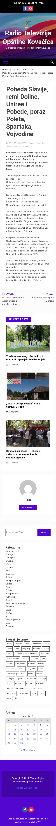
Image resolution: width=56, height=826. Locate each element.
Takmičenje (23, 693)
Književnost (20, 664)
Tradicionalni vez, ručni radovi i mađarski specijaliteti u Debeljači (25, 358)
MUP (23, 674)
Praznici (29, 684)
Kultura (8, 577)
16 (21, 734)
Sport (44, 143)
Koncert (31, 664)
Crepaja (9, 554)
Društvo (9, 561)
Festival (36, 649)
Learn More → (28, 507)
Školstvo (9, 606)
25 (34, 738)
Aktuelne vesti (35, 143)
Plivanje (42, 679)
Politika (8, 590)
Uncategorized (12, 619)
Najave (39, 674)
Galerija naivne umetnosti (26, 654)
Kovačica (9, 574)
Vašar (9, 698)
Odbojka (10, 679)
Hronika (9, 567)
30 (21, 743)
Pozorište (19, 684)
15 (15, 734)
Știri (7, 616)
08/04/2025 (21, 143)
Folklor (46, 649)
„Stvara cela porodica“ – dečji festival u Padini (23, 405)
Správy (8, 613)
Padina (8, 587)
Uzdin (8, 623)
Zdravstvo (10, 626)
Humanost (44, 654)
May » (32, 750)
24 (28, 738)
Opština (20, 679)
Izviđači (35, 659)
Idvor (7, 570)
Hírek (8, 564)
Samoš (8, 600)
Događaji (26, 649)
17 (28, 734)
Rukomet (40, 684)
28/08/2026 (13, 365)
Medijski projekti (13, 580)
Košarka (21, 669)
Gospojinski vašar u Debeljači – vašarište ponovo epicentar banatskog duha (24, 454)
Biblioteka (37, 644)
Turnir (42, 693)
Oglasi (8, 583)
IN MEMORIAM (13, 659)
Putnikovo (10, 597)
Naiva (30, 674)
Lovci (40, 669)
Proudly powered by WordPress (24, 818)
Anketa (10, 644)
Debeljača (10, 557)
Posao (9, 684)
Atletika (19, 644)
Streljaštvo (11, 693)
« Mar (24, 750)
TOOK (34, 693)
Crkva (46, 644)
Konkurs (41, 664)
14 (8, 734)
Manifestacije (12, 674)
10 (28, 729)
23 (21, 738)
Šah (16, 698)
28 (8, 743)
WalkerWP (36, 822)
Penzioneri (31, 679)
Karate (9, 664)
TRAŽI (44, 532)
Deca (17, 649)
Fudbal (16, 146)
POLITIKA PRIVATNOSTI (28, 788)
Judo (43, 659)
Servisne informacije (15, 603)
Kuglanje (31, 669)
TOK (10, 143)
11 (34, 729)
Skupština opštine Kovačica (18, 689)
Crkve (9, 649)
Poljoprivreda (11, 593)
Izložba (26, 659)
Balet (27, 644)
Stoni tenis (37, 689)
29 (15, 743)
